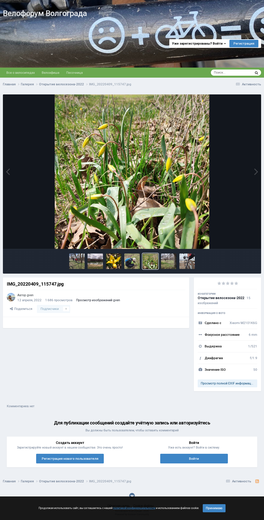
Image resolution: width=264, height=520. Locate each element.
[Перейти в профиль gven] (11, 297)
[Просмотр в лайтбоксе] (132, 171)
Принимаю (214, 508)
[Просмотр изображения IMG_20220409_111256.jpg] (187, 261)
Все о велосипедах (20, 73)
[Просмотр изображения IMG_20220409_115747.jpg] (150, 261)
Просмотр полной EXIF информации (228, 383)
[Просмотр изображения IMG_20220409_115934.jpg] (113, 261)
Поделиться (22, 309)
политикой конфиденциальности (134, 508)
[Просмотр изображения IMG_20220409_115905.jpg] (132, 261)
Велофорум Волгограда (45, 13)
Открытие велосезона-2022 (221, 298)
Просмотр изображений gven (98, 300)
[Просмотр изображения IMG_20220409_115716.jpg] (168, 261)
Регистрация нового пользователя (70, 459)
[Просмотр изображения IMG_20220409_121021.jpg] (95, 261)
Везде (243, 72)
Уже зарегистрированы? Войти (198, 43)
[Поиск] (256, 73)
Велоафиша (50, 73)
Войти (194, 459)
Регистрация (243, 43)
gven (30, 295)
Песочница (74, 73)
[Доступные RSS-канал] (257, 481)
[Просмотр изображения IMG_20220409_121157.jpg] (77, 261)
